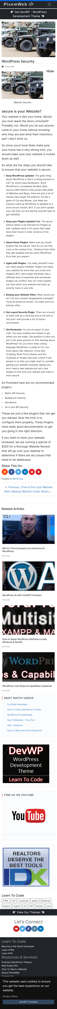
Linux (48, 906)
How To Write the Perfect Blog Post (24, 730)
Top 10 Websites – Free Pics (21, 720)
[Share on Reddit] (5, 471)
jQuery (35, 900)
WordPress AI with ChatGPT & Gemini (22, 595)
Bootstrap (45, 900)
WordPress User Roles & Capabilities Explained (27, 686)
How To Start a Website (14, 969)
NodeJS (6, 906)
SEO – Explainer (15, 725)
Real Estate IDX (10, 965)
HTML (5, 900)
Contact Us (8, 976)
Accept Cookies (29, 1002)
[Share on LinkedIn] (25, 471)
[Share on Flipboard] (32, 471)
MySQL (39, 906)
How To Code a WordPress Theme (24, 709)
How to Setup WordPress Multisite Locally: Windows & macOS (24, 640)
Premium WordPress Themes (17, 962)
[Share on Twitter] (18, 471)
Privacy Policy (10, 996)
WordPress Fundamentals (19, 714)
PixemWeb (16, 4)
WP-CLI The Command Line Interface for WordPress (23, 550)
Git (24, 906)
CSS (13, 900)
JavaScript (24, 900)
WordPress (17, 478)
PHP (31, 906)
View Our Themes (28, 912)
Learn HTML (8, 950)
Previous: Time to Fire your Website (30, 487)
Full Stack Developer (17, 704)
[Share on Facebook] (11, 471)
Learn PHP (7, 953)
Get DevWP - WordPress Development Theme (30, 14)
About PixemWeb (11, 972)
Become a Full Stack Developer (18, 946)
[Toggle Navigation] (49, 4)
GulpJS (17, 906)
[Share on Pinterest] (39, 471)
